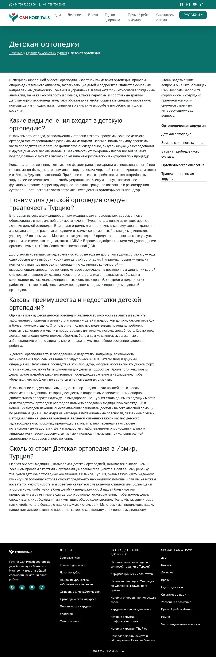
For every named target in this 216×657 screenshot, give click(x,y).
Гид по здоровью (112, 17)
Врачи (93, 15)
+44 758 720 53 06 (24, 4)
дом (58, 15)
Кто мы (166, 565)
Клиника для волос (73, 565)
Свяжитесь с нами (165, 17)
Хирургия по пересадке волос (131, 609)
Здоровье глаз (70, 557)
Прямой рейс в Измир (138, 17)
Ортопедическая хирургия (46, 53)
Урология (66, 613)
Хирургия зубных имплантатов (132, 574)
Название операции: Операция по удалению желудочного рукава (132, 586)
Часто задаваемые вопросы (180, 624)
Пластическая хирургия (76, 606)
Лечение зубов (70, 572)
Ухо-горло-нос (70, 621)
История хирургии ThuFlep (129, 628)
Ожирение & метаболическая (80, 591)
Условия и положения (176, 602)
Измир (165, 616)
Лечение (74, 15)
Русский (192, 15)
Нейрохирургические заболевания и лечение (76, 582)
